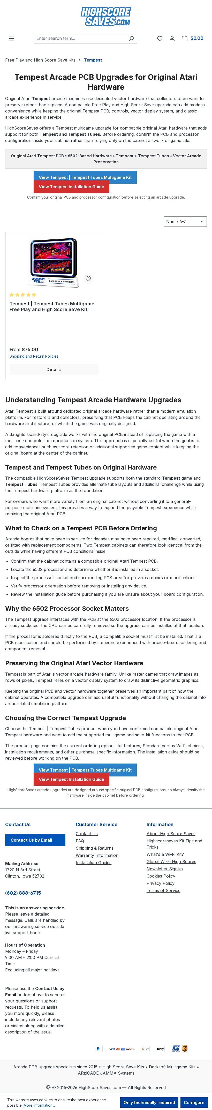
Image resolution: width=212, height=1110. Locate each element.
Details (54, 369)
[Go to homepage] (106, 16)
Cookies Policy (161, 876)
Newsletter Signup (165, 868)
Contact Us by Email (31, 840)
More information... (39, 1105)
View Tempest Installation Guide (71, 186)
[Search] (131, 38)
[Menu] (11, 38)
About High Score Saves (171, 833)
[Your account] (172, 38)
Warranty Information (97, 855)
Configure (194, 1102)
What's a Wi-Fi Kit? (165, 854)
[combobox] (79, 38)
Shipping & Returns (94, 848)
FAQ (80, 840)
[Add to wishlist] (88, 279)
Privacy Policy (161, 883)
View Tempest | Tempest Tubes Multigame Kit (85, 177)
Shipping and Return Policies (34, 356)
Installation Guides (93, 862)
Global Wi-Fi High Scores (171, 861)
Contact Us (87, 833)
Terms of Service (163, 890)
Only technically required (149, 1102)
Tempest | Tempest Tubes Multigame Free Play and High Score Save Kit (52, 306)
